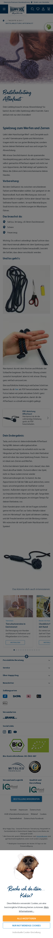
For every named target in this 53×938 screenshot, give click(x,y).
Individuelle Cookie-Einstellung (26, 932)
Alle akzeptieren (26, 918)
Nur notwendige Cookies (26, 925)
